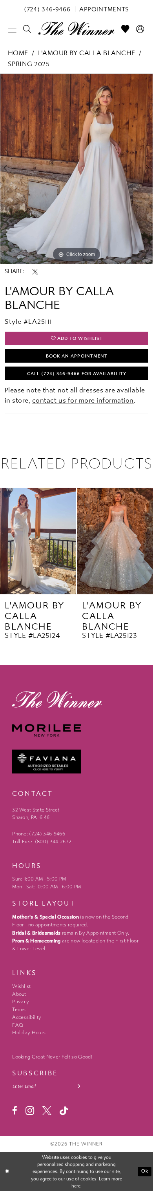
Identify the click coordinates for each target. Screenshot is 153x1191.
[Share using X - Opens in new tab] (35, 272)
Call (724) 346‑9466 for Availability (76, 373)
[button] (12, 29)
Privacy (20, 1001)
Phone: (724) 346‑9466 (38, 834)
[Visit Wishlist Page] (125, 29)
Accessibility (26, 1017)
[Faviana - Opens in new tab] (76, 761)
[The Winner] (76, 29)
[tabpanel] (76, 168)
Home (18, 53)
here (75, 1186)
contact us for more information (83, 400)
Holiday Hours (29, 1032)
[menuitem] (47, 9)
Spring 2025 (29, 64)
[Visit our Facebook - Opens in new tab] (14, 1110)
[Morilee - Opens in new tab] (76, 730)
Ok (144, 1171)
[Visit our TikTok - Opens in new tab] (64, 1111)
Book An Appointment (76, 356)
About (19, 994)
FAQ (17, 1025)
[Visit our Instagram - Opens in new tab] (30, 1111)
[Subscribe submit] (79, 1086)
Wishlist (21, 986)
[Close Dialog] (7, 1171)
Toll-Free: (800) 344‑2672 (41, 841)
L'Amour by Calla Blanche (86, 53)
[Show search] (27, 29)
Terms (19, 1009)
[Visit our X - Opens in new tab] (46, 1110)
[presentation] (38, 541)
